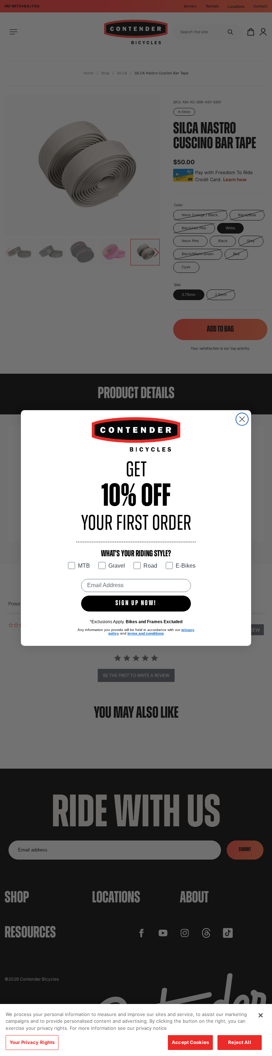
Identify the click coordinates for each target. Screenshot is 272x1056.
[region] (136, 1030)
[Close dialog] (242, 419)
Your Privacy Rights (32, 1042)
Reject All (239, 1042)
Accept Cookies (190, 1042)
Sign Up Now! (136, 603)
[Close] (260, 1015)
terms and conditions (146, 633)
